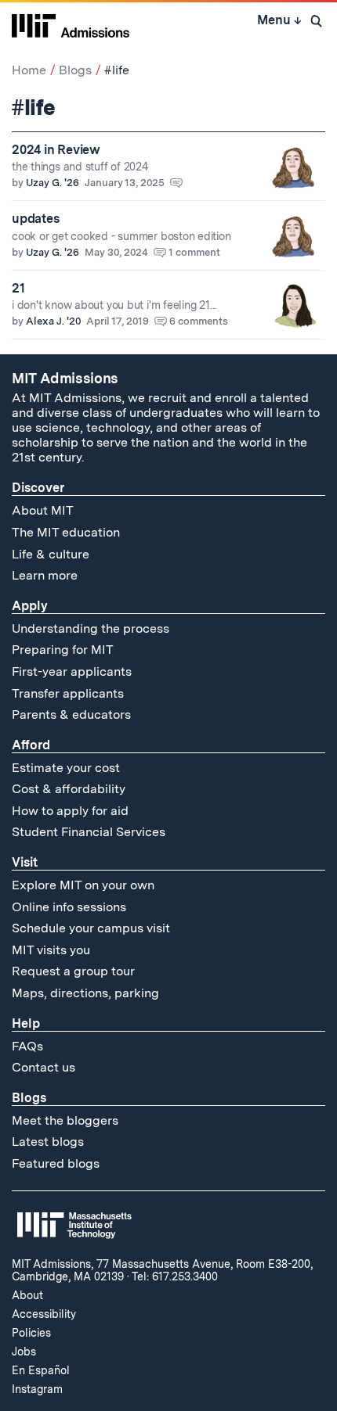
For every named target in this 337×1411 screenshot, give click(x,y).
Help (26, 1023)
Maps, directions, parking (85, 993)
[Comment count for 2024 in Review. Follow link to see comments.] (184, 182)
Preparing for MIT (63, 649)
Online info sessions (69, 906)
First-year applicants (72, 671)
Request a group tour (73, 971)
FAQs (27, 1046)
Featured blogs (56, 1163)
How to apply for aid (70, 810)
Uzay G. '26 (52, 182)
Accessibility (44, 1314)
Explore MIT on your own (83, 885)
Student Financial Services (88, 831)
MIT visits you (51, 949)
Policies (31, 1333)
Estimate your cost (66, 767)
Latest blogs (48, 1141)
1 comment (194, 252)
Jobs (24, 1351)
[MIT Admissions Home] (70, 24)
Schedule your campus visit (91, 928)
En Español (41, 1370)
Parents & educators (71, 714)
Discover (38, 487)
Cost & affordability (68, 788)
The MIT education (66, 532)
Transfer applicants (68, 693)
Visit (25, 862)
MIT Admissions (65, 378)
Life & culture (50, 554)
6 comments (198, 321)
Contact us (43, 1067)
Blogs (75, 70)
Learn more (45, 575)
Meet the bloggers (65, 1120)
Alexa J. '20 (53, 321)
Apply (30, 605)
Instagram (37, 1389)
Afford (31, 745)
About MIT (43, 510)
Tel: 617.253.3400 (175, 1276)
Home (29, 70)
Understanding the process (90, 628)
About (27, 1295)
